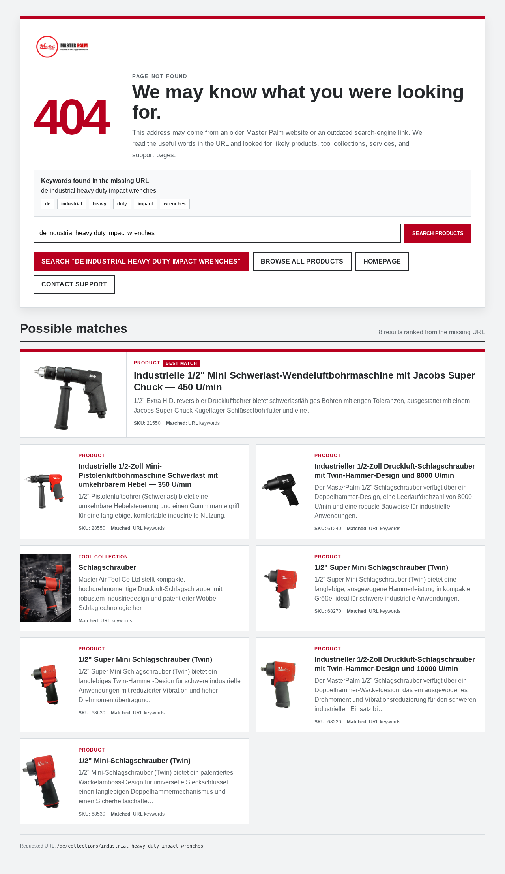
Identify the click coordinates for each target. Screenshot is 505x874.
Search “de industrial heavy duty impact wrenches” (141, 261)
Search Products (438, 233)
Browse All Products (302, 261)
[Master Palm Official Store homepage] (62, 58)
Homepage (382, 261)
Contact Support (74, 284)
